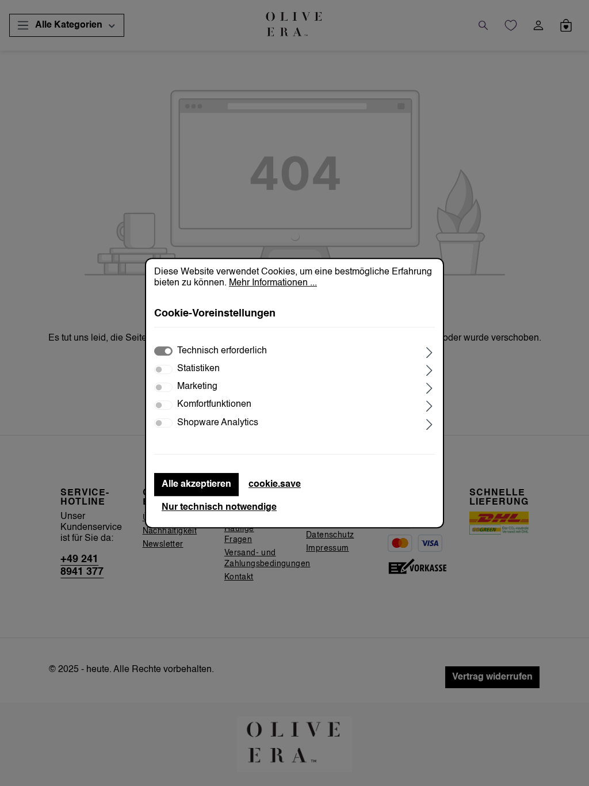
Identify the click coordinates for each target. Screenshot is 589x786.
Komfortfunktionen (214, 404)
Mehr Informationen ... (273, 283)
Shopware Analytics (217, 423)
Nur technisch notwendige (219, 507)
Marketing (197, 386)
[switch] (163, 369)
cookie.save (274, 484)
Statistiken (198, 368)
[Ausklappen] (429, 351)
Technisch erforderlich (222, 351)
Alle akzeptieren (196, 484)
